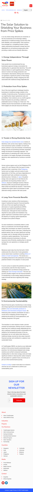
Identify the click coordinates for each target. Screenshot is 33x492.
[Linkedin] (6, 482)
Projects (4, 424)
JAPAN (3, 10)
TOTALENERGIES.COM (11, 10)
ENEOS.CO (19, 10)
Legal (11, 490)
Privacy (15, 490)
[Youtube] (3, 482)
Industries (5, 421)
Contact (7, 490)
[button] (31, 5)
